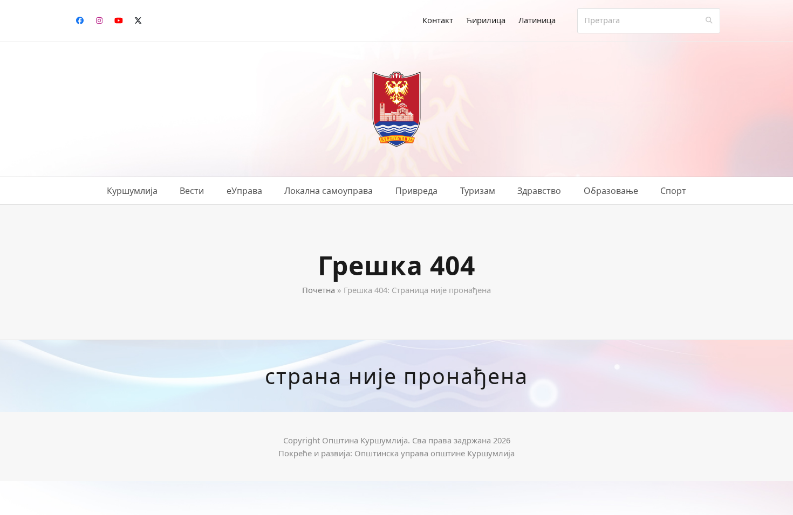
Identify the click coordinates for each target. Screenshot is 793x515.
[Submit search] (709, 20)
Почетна (318, 289)
